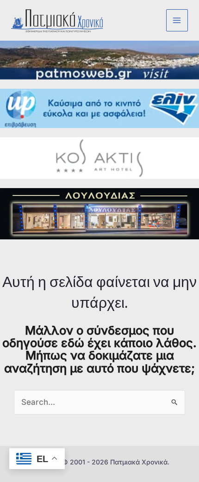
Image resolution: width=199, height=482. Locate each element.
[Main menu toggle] (177, 20)
